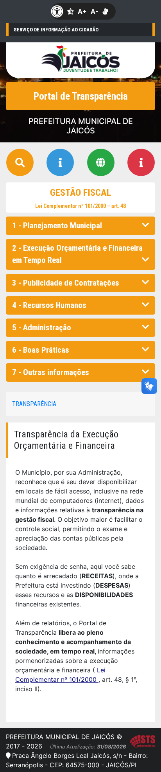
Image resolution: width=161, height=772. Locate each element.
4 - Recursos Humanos (49, 305)
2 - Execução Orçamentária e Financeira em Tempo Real (77, 254)
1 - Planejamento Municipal (57, 225)
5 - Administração (41, 327)
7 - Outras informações (50, 372)
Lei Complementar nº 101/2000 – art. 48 (80, 206)
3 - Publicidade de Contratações (65, 283)
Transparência (34, 404)
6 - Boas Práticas (40, 350)
